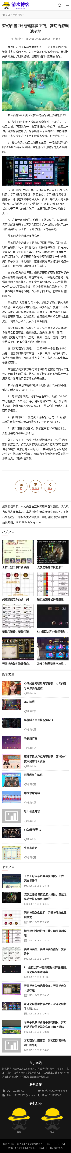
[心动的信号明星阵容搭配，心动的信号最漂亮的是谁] (11, 688)
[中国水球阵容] (11, 798)
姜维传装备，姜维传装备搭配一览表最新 (26, 631)
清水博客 (16, 5)
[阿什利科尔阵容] (11, 780)
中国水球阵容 (32, 793)
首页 (7, 15)
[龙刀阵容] (11, 706)
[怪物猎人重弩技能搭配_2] (11, 725)
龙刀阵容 (29, 701)
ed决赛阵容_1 (32, 829)
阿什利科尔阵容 (33, 774)
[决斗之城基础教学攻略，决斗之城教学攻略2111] (53, 648)
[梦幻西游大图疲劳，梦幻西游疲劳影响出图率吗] (11, 1045)
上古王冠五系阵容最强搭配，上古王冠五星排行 (30, 567)
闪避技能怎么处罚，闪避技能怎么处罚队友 (27, 599)
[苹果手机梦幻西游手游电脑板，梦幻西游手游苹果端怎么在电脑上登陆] (11, 1027)
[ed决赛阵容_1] (11, 834)
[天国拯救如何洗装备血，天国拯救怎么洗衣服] (18, 648)
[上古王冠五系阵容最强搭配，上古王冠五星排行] (18, 552)
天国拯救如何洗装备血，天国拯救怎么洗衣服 (28, 663)
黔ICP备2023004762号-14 (22, 1148)
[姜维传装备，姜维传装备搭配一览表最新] (18, 616)
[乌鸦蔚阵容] (11, 743)
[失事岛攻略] (11, 853)
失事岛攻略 (30, 847)
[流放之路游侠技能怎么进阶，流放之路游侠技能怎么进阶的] (53, 552)
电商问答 (17, 15)
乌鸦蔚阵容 (30, 738)
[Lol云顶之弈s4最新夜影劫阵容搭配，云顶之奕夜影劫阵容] (53, 616)
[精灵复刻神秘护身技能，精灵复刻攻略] (53, 584)
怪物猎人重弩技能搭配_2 (39, 720)
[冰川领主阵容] (11, 816)
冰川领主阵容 (32, 811)
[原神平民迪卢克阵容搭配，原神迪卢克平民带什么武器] (11, 761)
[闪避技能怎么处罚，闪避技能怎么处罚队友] (18, 584)
